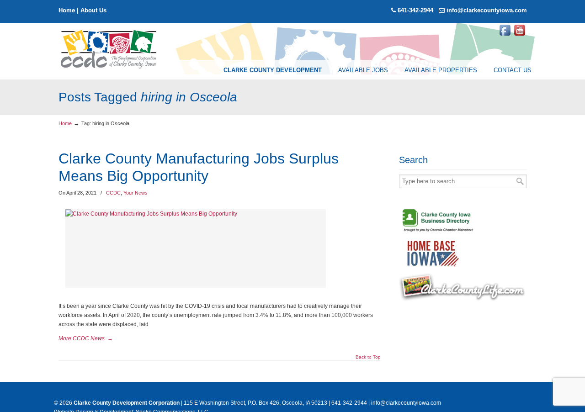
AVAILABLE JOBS (363, 70)
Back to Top (368, 357)
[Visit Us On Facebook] (505, 35)
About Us (93, 10)
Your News (135, 192)
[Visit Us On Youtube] (519, 35)
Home (66, 10)
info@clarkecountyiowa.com (487, 10)
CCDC (113, 192)
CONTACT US (513, 70)
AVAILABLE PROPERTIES (440, 70)
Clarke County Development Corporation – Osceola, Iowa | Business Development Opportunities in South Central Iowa (109, 48)
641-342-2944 (415, 10)
